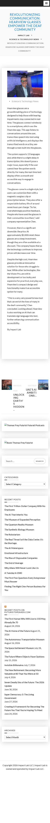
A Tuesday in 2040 (13, 573)
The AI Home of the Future (17, 631)
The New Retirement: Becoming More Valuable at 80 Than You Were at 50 (22, 672)
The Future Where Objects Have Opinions (24, 656)
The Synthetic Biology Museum (19, 529)
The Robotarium (12, 534)
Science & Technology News (25, 101)
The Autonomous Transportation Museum (24, 639)
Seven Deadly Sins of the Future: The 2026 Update (24, 684)
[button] (46, 3)
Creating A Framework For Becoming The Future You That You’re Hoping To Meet (24, 708)
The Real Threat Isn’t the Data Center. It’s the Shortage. (23, 541)
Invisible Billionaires (14, 665)
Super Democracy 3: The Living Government (19, 696)
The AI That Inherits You (16, 514)
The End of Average (13, 563)
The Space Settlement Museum (19, 648)
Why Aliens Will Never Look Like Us (21, 568)
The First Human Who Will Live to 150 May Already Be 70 (25, 620)
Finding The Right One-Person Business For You (25, 588)
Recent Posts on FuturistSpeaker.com (17, 611)
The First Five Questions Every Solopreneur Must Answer (24, 580)
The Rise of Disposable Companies (21, 558)
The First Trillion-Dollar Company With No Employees (24, 508)
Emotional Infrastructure (16, 553)
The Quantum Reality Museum (18, 524)
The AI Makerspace (13, 548)
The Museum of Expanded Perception (22, 519)
